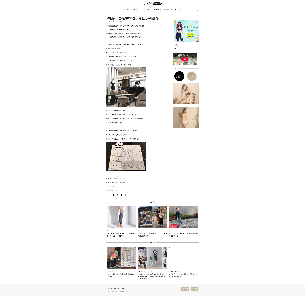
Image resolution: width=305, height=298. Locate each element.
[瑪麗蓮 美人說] (152, 3)
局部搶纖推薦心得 (111, 191)
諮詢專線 (185, 289)
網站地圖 (124, 288)
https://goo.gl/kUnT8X (120, 178)
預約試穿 (194, 289)
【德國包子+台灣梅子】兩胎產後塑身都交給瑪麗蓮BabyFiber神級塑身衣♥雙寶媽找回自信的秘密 (152, 276)
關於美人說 (110, 288)
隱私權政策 (117, 288)
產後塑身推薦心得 (111, 187)
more (175, 48)
